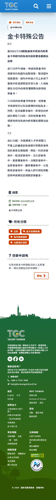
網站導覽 (33, 449)
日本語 (10, 399)
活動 (31, 412)
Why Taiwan (36, 391)
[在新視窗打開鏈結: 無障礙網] (38, 455)
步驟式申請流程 (14, 415)
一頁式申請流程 (14, 418)
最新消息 (30, 22)
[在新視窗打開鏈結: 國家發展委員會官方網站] (38, 465)
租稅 (16, 440)
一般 (9, 440)
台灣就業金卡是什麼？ (15, 410)
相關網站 (22, 453)
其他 (41, 402)
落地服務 (11, 461)
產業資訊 (33, 402)
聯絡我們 (33, 416)
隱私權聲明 (34, 446)
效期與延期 (12, 443)
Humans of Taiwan (37, 399)
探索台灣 (33, 395)
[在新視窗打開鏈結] (9, 358)
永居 (20, 436)
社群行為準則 (35, 436)
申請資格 (11, 422)
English (10, 395)
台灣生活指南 (13, 457)
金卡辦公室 (12, 426)
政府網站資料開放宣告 (38, 441)
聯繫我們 (11, 453)
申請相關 (11, 436)
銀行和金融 (12, 464)
